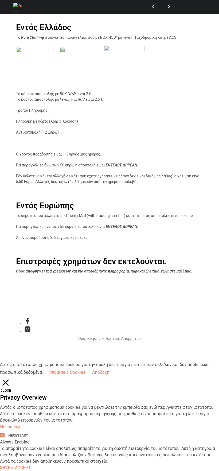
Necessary (18, 435)
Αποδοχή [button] (100, 372)
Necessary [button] (10, 426)
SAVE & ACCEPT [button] (15, 467)
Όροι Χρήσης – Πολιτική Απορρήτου (109, 339)
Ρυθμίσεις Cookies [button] (67, 372)
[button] (149, 6)
